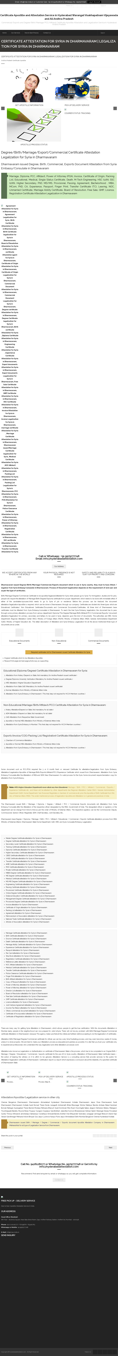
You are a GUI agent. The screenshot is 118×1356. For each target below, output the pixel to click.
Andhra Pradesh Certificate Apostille (13, 60)
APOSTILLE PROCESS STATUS (34, 145)
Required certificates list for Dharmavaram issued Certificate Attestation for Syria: (60, 652)
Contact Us (59, 1180)
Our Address (59, 566)
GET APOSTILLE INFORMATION (29, 105)
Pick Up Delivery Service (77, 105)
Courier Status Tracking (77, 113)
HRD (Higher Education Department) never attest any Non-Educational (38, 787)
